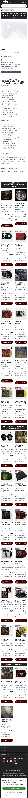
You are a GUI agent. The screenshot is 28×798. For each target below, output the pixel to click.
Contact (21, 773)
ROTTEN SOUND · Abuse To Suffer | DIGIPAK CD (21, 361)
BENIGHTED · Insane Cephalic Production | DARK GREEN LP (6, 485)
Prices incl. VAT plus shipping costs (11, 52)
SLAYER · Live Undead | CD (19, 204)
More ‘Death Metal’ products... (11, 72)
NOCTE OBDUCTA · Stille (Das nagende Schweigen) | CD (6, 720)
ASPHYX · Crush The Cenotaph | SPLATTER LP (20, 523)
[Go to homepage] (5, 2)
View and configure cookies (14, 796)
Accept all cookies (14, 788)
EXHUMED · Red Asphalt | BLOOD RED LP (6, 322)
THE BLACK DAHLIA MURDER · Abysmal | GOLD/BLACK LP (6, 361)
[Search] (25, 6)
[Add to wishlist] (11, 190)
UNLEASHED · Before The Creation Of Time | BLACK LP (6, 284)
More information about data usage (12, 784)
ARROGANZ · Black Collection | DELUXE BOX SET (21, 485)
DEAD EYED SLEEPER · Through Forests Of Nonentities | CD (20, 446)
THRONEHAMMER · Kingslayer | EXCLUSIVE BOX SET (20, 601)
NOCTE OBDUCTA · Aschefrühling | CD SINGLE (6, 682)
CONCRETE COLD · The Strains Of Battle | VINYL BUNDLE (21, 640)
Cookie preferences (20, 775)
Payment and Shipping (13, 770)
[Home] (2, 10)
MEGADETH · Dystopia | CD (20, 284)
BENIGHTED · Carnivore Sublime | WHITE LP (6, 640)
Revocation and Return (10, 773)
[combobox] (12, 6)
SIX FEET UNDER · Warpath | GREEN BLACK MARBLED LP (6, 245)
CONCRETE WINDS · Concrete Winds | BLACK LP (21, 245)
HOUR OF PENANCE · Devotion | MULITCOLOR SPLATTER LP (19, 322)
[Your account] (17, 2)
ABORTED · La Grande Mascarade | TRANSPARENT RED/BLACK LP (20, 562)
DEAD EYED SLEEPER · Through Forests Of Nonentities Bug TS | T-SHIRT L (6, 446)
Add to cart (8, 226)
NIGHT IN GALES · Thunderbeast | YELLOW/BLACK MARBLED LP (21, 402)
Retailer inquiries (7, 775)
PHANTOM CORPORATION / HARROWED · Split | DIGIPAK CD (6, 601)
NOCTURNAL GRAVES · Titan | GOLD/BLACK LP (6, 402)
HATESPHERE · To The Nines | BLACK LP (6, 562)
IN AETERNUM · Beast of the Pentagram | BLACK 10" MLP (20, 682)
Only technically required (14, 792)
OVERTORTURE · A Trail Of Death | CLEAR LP (7, 523)
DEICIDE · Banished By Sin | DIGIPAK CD (6, 204)
